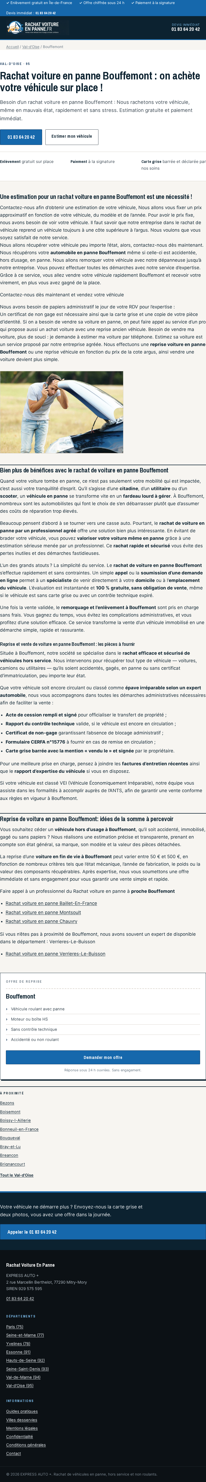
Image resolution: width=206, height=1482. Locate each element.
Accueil (12, 47)
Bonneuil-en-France (19, 1129)
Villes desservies (21, 1420)
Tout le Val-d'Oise (17, 1175)
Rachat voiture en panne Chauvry (41, 921)
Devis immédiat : (31, 12)
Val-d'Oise (30, 47)
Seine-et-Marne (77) (25, 1335)
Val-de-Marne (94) (23, 1377)
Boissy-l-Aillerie (15, 1120)
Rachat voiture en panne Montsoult (43, 912)
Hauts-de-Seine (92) (25, 1360)
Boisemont (10, 1111)
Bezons (7, 1103)
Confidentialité (19, 1436)
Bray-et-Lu (10, 1146)
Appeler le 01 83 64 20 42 (32, 1232)
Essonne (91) (18, 1352)
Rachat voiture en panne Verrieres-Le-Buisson (55, 953)
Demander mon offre (103, 1057)
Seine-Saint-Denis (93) (27, 1369)
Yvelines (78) (18, 1343)
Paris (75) (14, 1326)
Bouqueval (10, 1137)
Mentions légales (22, 1428)
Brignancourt (12, 1164)
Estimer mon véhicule (72, 136)
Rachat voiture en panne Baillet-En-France (51, 903)
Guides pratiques (22, 1411)
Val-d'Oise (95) (20, 1385)
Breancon (9, 1155)
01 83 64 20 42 (21, 137)
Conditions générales (26, 1445)
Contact (13, 1453)
